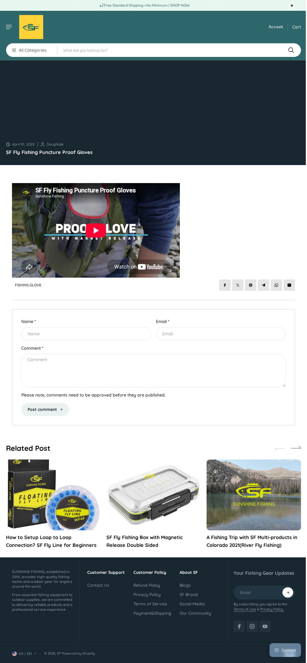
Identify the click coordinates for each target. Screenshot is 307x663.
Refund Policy (146, 585)
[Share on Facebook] (225, 285)
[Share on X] (237, 285)
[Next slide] (215, 5)
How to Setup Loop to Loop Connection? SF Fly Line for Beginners (51, 541)
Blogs (185, 585)
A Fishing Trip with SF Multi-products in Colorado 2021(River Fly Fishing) (252, 541)
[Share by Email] (289, 285)
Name (28, 321)
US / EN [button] (25, 653)
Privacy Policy (147, 594)
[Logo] (31, 27)
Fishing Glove (28, 285)
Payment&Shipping (152, 613)
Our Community (195, 613)
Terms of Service (150, 604)
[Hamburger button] (9, 27)
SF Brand (189, 594)
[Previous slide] (73, 5)
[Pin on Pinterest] (250, 285)
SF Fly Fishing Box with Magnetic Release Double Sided (144, 541)
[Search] (291, 50)
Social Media (192, 604)
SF (59, 653)
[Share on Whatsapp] (276, 285)
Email (162, 321)
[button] (296, 448)
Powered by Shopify (78, 653)
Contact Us (98, 585)
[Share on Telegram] (263, 285)
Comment (32, 348)
